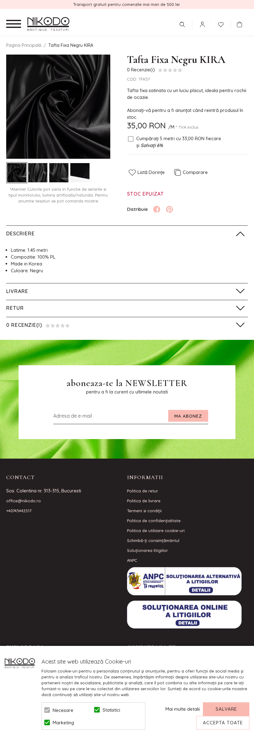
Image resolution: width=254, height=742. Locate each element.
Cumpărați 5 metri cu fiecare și (178, 142)
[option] (58, 107)
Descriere (20, 233)
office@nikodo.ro (23, 500)
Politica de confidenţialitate (154, 520)
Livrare (17, 291)
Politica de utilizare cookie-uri (156, 530)
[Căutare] (182, 24)
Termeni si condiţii (144, 510)
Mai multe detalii (182, 709)
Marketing (63, 723)
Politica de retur (142, 490)
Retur (15, 308)
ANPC (132, 560)
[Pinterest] (169, 209)
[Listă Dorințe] (221, 24)
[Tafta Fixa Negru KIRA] (17, 172)
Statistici (111, 710)
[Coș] (241, 24)
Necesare (63, 710)
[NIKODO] (48, 24)
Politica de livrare (143, 500)
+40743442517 (19, 510)
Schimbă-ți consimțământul (153, 540)
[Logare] (202, 24)
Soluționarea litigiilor (147, 550)
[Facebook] (157, 209)
